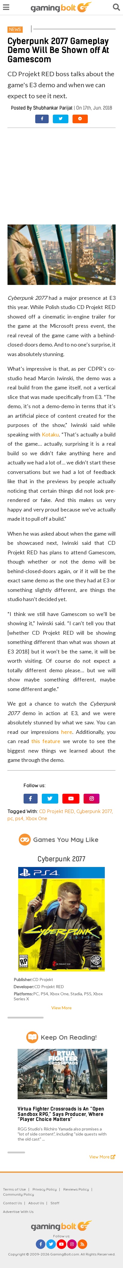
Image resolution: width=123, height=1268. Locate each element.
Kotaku (50, 434)
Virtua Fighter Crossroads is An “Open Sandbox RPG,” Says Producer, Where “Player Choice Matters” (61, 1114)
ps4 (19, 818)
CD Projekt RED (56, 811)
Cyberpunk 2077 (94, 811)
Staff (54, 1203)
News (15, 29)
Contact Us (12, 1203)
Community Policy (18, 1194)
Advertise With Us (18, 1211)
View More (61, 1007)
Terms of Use (14, 1189)
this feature (45, 741)
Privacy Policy (45, 1189)
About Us (36, 1203)
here (66, 732)
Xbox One (36, 818)
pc (10, 818)
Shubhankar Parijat (53, 108)
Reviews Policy (76, 1189)
